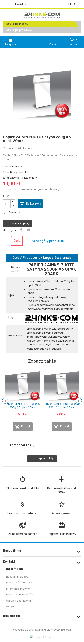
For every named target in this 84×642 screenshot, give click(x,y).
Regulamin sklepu (17, 576)
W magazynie (11, 177)
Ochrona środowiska (19, 582)
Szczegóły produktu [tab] (48, 241)
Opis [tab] (16, 241)
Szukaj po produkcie (19, 30)
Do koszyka (30, 203)
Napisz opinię (20, 223)
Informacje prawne (18, 588)
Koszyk (23, 426)
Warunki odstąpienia (19, 600)
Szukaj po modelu (17, 23)
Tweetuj (28, 230)
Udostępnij (21, 230)
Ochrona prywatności (19, 594)
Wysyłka (11, 606)
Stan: (6, 172)
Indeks (7, 166)
